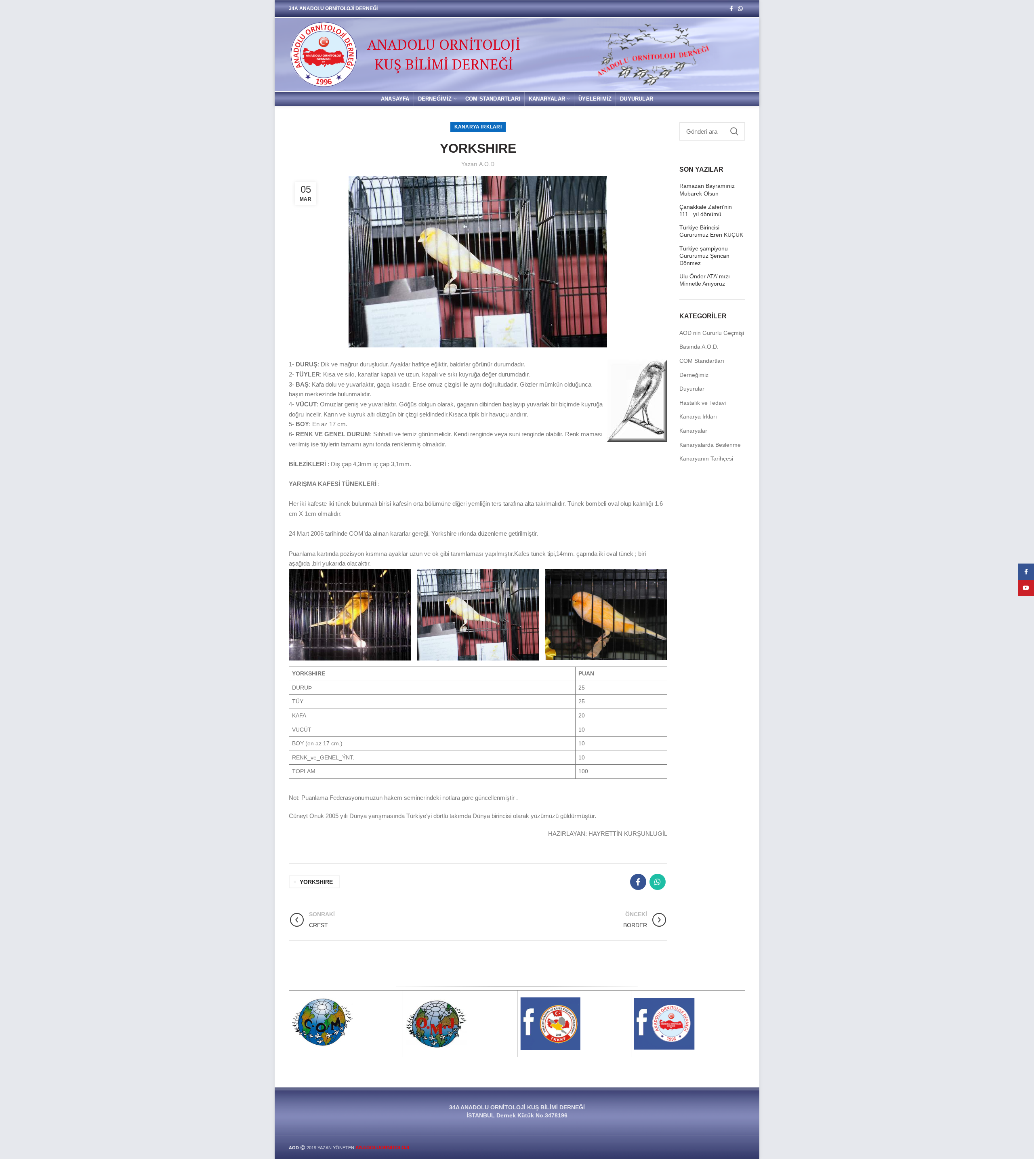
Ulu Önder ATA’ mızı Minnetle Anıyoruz (704, 280)
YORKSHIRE (316, 882)
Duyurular (691, 388)
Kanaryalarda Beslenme (710, 445)
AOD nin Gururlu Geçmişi (711, 333)
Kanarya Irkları (478, 127)
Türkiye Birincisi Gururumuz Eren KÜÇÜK (711, 231)
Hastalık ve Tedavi (702, 403)
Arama (734, 131)
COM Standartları (701, 361)
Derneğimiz (693, 375)
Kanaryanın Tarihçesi (706, 458)
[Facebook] (731, 8)
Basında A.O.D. (699, 346)
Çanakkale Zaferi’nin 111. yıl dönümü (705, 210)
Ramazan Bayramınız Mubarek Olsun (707, 189)
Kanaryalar (693, 430)
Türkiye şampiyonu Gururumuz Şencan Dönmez (704, 255)
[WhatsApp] (740, 8)
